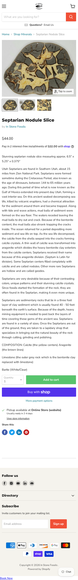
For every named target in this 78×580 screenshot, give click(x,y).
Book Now (6, 578)
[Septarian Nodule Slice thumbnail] (10, 105)
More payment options (39, 400)
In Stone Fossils (16, 126)
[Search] (71, 17)
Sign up (58, 524)
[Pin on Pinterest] (26, 432)
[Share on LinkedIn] (19, 432)
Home (5, 34)
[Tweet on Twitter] (12, 432)
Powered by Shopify (39, 569)
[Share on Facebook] (5, 432)
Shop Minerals (23, 34)
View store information (18, 418)
